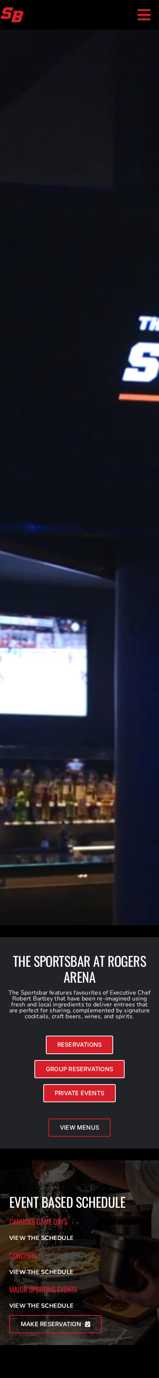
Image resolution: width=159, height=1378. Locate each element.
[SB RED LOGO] (12, 10)
